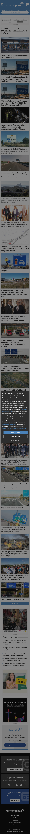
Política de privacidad (20, 428)
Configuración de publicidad (9, 424)
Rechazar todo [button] (15, 436)
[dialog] (15, 417)
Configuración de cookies (8, 428)
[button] (15, 440)
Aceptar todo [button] (15, 432)
